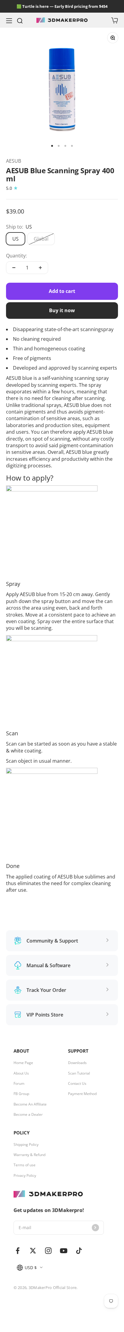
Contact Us (77, 1083)
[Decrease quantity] (13, 268)
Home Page (23, 1062)
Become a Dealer (28, 1114)
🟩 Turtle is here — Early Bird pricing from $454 (62, 6)
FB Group (21, 1093)
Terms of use (25, 1165)
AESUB (13, 161)
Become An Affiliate (30, 1104)
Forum (19, 1083)
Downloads (77, 1062)
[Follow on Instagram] (48, 1251)
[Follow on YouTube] (64, 1251)
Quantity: (16, 255)
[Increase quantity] (40, 268)
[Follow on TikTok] (79, 1251)
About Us (21, 1073)
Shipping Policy (26, 1144)
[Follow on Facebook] (18, 1251)
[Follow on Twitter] (33, 1251)
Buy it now (62, 310)
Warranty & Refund (29, 1154)
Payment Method (82, 1093)
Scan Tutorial (79, 1073)
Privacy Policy (25, 1175)
